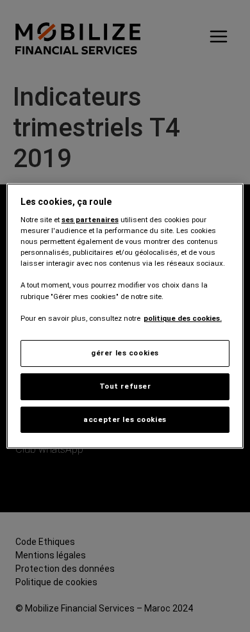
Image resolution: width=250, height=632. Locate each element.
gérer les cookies (125, 352)
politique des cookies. (183, 318)
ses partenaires (90, 219)
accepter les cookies (124, 419)
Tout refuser (125, 386)
